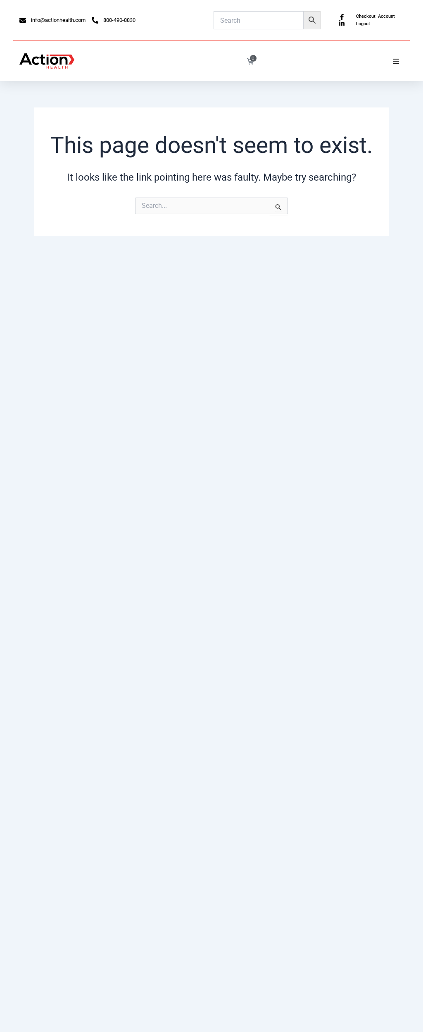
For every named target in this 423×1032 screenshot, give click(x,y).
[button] (396, 61)
